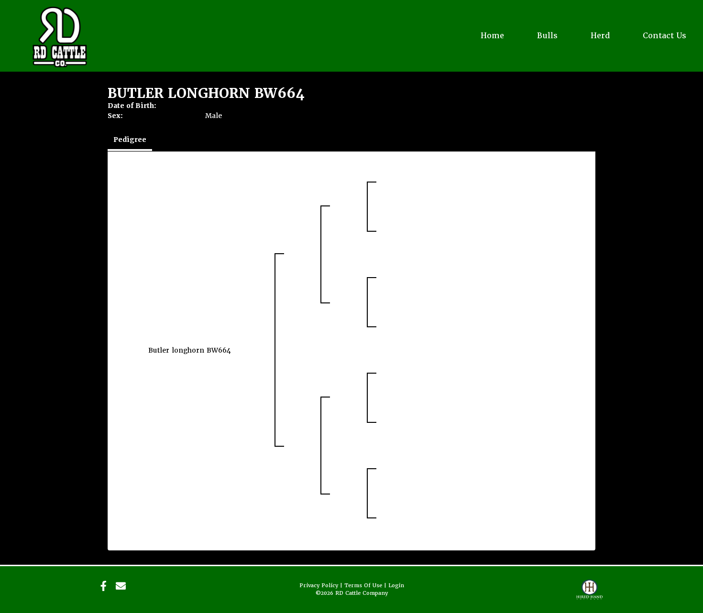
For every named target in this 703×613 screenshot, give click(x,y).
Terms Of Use (363, 585)
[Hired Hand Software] (589, 594)
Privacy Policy (318, 585)
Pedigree (129, 139)
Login (396, 585)
